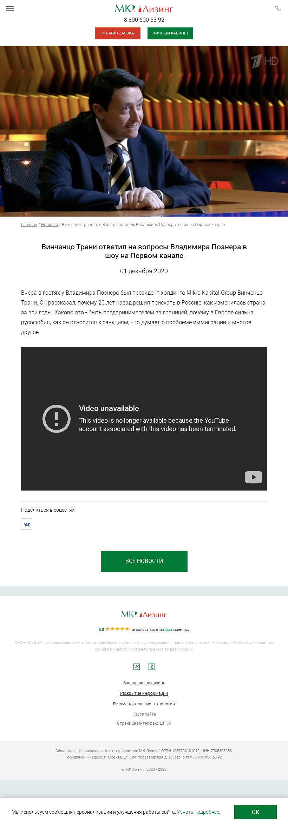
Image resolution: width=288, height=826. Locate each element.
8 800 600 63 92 (144, 20)
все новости (144, 561)
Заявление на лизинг (144, 682)
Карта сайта (144, 714)
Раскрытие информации (144, 693)
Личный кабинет (170, 33)
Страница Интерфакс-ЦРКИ (144, 723)
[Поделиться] (26, 524)
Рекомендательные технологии (144, 704)
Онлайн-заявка (118, 33)
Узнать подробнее (198, 812)
